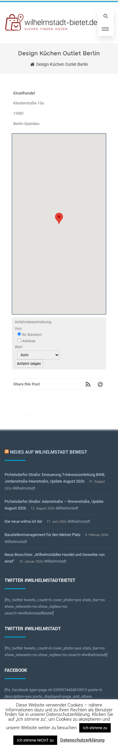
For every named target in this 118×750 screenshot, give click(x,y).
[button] (59, 218)
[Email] (100, 384)
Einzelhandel (24, 93)
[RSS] (88, 384)
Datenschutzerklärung (82, 740)
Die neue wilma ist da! (23, 521)
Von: (18, 329)
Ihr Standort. (31, 335)
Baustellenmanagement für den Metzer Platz (42, 534)
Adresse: (28, 341)
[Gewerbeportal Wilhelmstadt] (51, 23)
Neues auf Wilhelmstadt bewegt (48, 452)
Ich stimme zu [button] (95, 728)
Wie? (19, 347)
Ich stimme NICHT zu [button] (35, 740)
